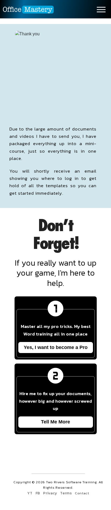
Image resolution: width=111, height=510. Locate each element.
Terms (66, 493)
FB (38, 493)
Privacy (50, 493)
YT (29, 493)
